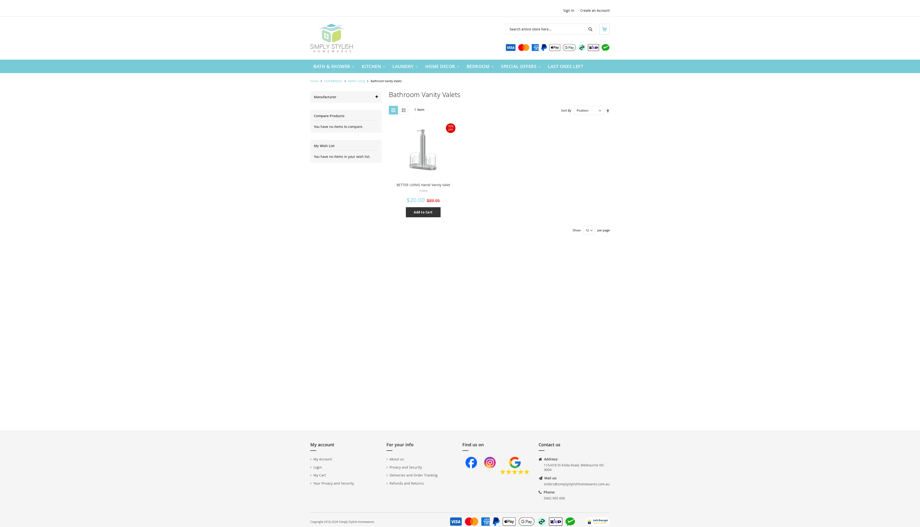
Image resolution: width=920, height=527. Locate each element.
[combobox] (551, 29)
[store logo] (331, 38)
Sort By (566, 110)
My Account (322, 459)
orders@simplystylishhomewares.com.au (577, 484)
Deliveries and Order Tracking (413, 475)
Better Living (357, 81)
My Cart (319, 475)
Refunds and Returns (407, 483)
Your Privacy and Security (333, 483)
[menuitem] (333, 66)
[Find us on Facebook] (471, 473)
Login (317, 467)
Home (314, 81)
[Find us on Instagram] (490, 473)
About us (397, 459)
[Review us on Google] (515, 473)
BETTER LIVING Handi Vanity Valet (423, 185)
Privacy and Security (406, 467)
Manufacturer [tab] (325, 97)
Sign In (568, 10)
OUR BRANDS (333, 81)
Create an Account (595, 10)
